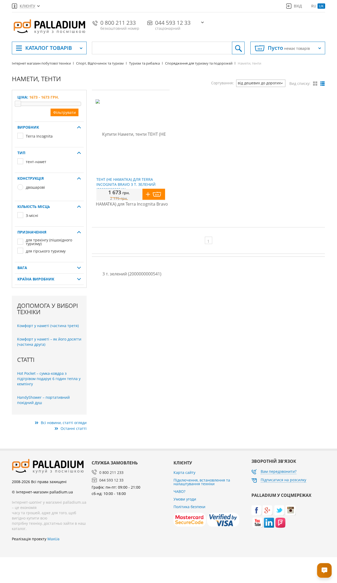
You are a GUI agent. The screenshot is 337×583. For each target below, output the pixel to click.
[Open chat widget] (324, 570)
